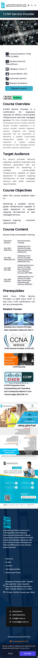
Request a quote (19, 88)
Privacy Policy (24, 648)
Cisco (21, 69)
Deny (10, 653)
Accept (27, 653)
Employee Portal (20, 641)
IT (26, 69)
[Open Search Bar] (32, 5)
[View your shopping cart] (28, 5)
